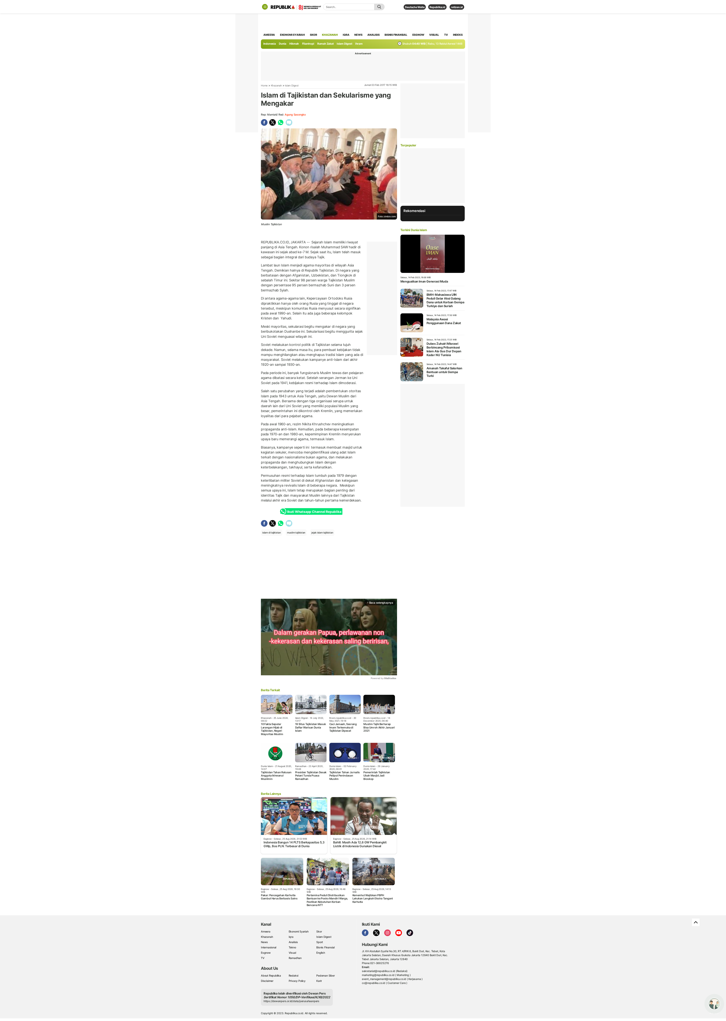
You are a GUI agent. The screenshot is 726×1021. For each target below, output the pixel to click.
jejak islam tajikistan (322, 532)
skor (313, 34)
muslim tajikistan (296, 532)
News (264, 942)
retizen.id (457, 7)
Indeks (458, 34)
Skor (319, 931)
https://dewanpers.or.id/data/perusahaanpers (291, 1001)
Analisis (293, 942)
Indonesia (269, 43)
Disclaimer (267, 980)
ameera (269, 34)
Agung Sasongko (295, 114)
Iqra (291, 936)
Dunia (282, 43)
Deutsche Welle (414, 7)
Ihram (359, 43)
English (320, 952)
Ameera (265, 931)
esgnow (418, 34)
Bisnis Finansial (396, 34)
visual (434, 34)
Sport (319, 942)
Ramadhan (295, 958)
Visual (292, 952)
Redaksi (294, 975)
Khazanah (276, 85)
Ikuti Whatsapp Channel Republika (314, 512)
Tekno (292, 947)
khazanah (330, 34)
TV (446, 34)
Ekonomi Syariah (292, 34)
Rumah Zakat (325, 43)
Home (264, 85)
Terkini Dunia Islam (413, 230)
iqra (346, 34)
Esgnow (266, 952)
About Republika (271, 975)
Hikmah (294, 43)
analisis (373, 34)
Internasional (268, 947)
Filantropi (308, 43)
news (358, 34)
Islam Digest (344, 43)
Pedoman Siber (325, 975)
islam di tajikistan (271, 532)
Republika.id (437, 7)
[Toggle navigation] (265, 7)
